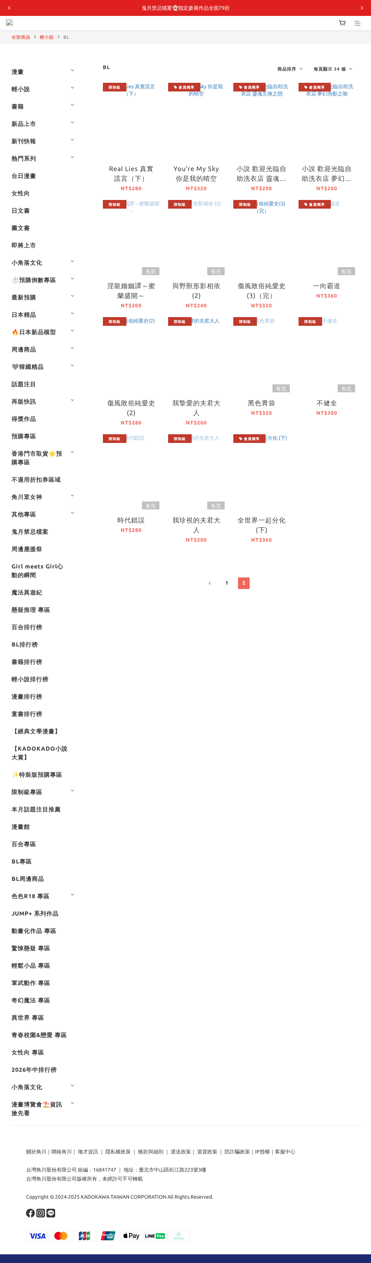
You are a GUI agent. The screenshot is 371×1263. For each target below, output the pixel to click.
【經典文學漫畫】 (36, 731)
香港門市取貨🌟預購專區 (37, 457)
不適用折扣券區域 (36, 479)
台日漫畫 (24, 175)
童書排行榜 (27, 714)
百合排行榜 (27, 627)
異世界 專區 (28, 1017)
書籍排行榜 (27, 661)
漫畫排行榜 (27, 696)
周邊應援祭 (27, 549)
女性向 (21, 193)
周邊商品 (24, 349)
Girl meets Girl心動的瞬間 (37, 570)
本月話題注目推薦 (36, 809)
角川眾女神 (27, 497)
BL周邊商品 (28, 878)
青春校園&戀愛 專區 (39, 1035)
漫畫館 (21, 826)
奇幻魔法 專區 (31, 1000)
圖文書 (21, 228)
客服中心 (285, 1152)
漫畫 (18, 71)
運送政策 (181, 1152)
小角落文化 (27, 262)
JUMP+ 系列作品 (35, 913)
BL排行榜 (25, 644)
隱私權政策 (118, 1152)
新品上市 (24, 123)
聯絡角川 (61, 1152)
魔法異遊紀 (27, 592)
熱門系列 (24, 158)
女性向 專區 (28, 1052)
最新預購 (24, 297)
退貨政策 (207, 1152)
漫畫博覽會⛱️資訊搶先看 (37, 1108)
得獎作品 (24, 418)
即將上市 (24, 245)
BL (66, 37)
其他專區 (24, 514)
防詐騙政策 (237, 1152)
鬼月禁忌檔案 (30, 531)
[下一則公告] (362, 8)
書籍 (18, 106)
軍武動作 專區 (31, 983)
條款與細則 (150, 1152)
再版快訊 (24, 401)
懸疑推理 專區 (31, 609)
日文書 (21, 210)
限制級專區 (27, 792)
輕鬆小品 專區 (31, 965)
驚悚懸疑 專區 (31, 948)
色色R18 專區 (31, 896)
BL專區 (22, 861)
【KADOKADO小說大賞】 (40, 752)
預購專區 (24, 436)
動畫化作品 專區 (34, 930)
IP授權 (262, 1152)
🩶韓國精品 (28, 366)
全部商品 (21, 37)
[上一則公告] (9, 8)
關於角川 (36, 1152)
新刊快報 (24, 141)
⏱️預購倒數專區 (34, 280)
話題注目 (24, 384)
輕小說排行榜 (30, 679)
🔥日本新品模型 (34, 332)
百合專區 (24, 844)
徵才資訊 (88, 1152)
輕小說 (47, 37)
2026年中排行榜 (34, 1069)
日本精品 (24, 314)
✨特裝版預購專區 (37, 774)
